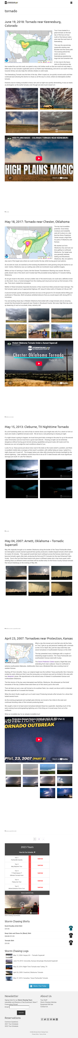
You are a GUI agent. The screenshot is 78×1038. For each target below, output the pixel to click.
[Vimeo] (51, 1019)
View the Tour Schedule (26, 852)
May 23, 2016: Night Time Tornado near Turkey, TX (30, 967)
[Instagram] (48, 1019)
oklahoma (8, 416)
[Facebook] (42, 1019)
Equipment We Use (46, 1004)
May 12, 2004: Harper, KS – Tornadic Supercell (28, 955)
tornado (7, 211)
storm (11, 628)
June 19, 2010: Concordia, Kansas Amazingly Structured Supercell (35, 961)
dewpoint (11, 676)
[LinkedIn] (56, 1019)
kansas (7, 831)
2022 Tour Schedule (11, 1026)
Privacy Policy (35, 1034)
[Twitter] (45, 1019)
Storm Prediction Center (46, 662)
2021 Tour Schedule (11, 1024)
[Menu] (71, 3)
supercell (15, 628)
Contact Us (44, 1007)
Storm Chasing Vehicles (48, 1002)
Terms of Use (43, 1034)
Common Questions (11, 1022)
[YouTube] (54, 1019)
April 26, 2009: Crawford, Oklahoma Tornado (28, 972)
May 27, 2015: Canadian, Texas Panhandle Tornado (30, 978)
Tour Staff (43, 1000)
